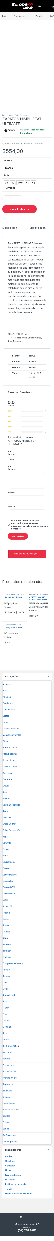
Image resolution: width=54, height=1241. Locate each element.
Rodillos (6, 1058)
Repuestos (8, 1084)
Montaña (20, 594)
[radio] (9, 168)
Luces (5, 722)
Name (11, 492)
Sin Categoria (9, 1135)
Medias (6, 988)
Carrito (8, 1156)
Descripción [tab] (9, 227)
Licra (5, 982)
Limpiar (10, 187)
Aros (5, 690)
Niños (5, 855)
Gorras (6, 919)
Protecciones (9, 760)
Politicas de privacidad (16, 1184)
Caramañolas (9, 709)
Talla (6, 175)
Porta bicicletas (10, 754)
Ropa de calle (9, 995)
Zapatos (39, 16)
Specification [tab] (37, 227)
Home (8, 1170)
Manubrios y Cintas (12, 735)
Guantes (6, 925)
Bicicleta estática (11, 1046)
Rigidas (6, 836)
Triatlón (6, 912)
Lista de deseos (13, 1175)
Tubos (6, 1122)
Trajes (6, 1014)
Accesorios (8, 684)
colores (8, 160)
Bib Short (7, 950)
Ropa (5, 938)
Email (11, 506)
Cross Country (9, 823)
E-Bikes (6, 798)
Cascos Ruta (9, 893)
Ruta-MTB (7, 906)
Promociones (9, 1065)
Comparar (10, 1165)
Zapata (6, 1128)
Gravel (6, 785)
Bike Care (7, 1090)
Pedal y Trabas (10, 747)
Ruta (17, 115)
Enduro (6, 849)
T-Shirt (6, 1007)
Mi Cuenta (10, 1179)
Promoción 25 (9, 1071)
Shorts (6, 1001)
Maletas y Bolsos (11, 728)
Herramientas (9, 1103)
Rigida (6, 811)
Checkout (10, 1161)
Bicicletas (7, 773)
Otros (5, 741)
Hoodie (6, 969)
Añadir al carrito (21, 209)
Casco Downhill (10, 874)
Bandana (7, 944)
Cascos (6, 868)
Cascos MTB (9, 887)
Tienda (8, 1189)
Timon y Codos (10, 766)
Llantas (6, 716)
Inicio (4, 16)
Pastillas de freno (11, 1109)
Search (40, 6)
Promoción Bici (10, 1077)
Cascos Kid (8, 881)
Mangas (6, 931)
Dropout (6, 1097)
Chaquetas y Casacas (13, 963)
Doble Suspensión (11, 804)
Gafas (5, 900)
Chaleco (7, 957)
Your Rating (11, 452)
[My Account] (46, 6)
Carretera (7, 779)
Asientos (7, 697)
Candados (8, 703)
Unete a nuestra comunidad (18, 1193)
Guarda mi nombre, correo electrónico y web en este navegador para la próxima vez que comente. (29, 524)
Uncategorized (10, 1141)
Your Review (11, 467)
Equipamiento (20, 16)
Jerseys (45, 594)
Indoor (6, 1039)
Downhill (7, 843)
